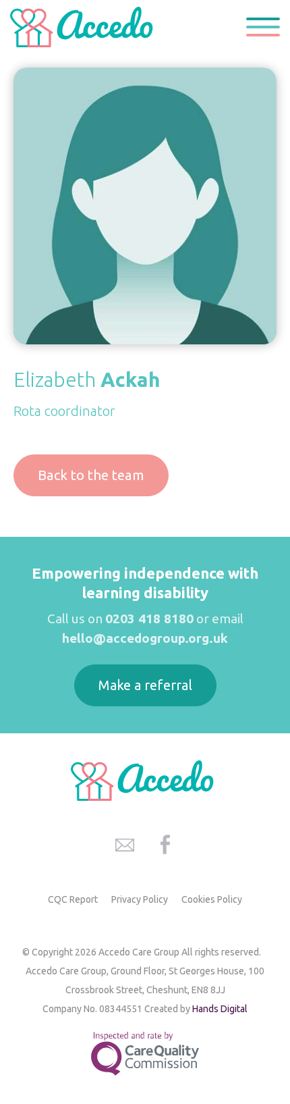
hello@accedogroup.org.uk (145, 638)
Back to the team (91, 475)
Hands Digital (220, 1008)
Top (262, 1018)
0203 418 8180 (149, 618)
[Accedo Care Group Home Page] (145, 780)
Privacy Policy (139, 899)
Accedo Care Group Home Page (84, 27)
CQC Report (73, 899)
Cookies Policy (211, 899)
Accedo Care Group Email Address (125, 845)
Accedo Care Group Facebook (165, 845)
